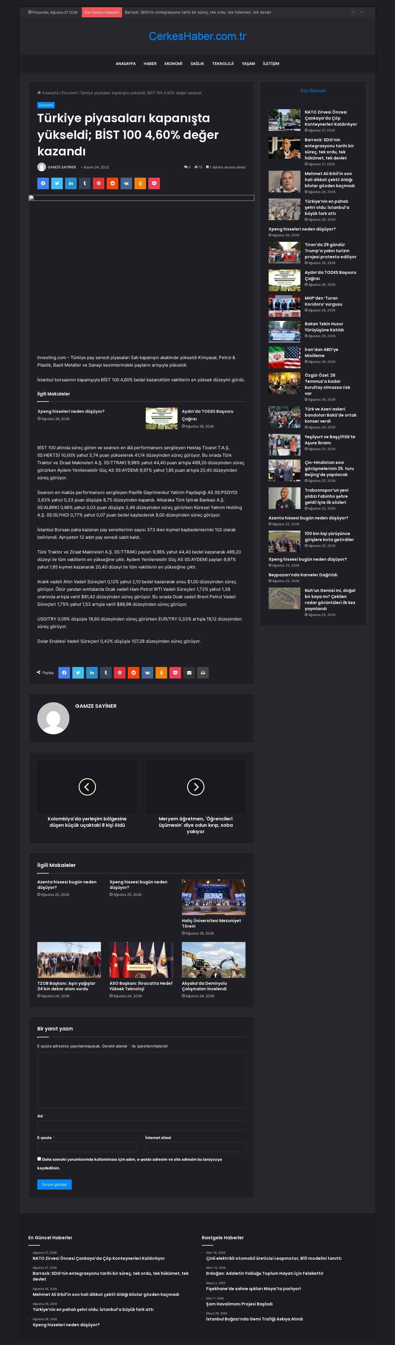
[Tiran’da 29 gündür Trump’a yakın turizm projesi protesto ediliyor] (284, 252)
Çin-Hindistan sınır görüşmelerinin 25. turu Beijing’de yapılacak (329, 469)
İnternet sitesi (158, 1137)
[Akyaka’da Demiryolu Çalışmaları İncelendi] (214, 960)
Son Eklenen (313, 90)
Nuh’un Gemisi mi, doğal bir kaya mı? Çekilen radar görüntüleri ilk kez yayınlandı (330, 600)
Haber (150, 63)
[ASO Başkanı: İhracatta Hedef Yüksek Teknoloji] (141, 960)
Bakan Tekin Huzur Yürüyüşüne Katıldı (324, 327)
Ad (41, 1116)
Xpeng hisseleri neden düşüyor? (71, 411)
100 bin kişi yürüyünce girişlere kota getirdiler (329, 537)
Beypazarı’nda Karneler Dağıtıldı (303, 575)
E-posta (46, 1137)
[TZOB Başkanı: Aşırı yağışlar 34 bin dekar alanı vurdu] (69, 960)
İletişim (271, 63)
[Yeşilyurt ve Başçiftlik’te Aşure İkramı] (284, 445)
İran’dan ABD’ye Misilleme (321, 352)
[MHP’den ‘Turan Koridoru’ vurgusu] (284, 306)
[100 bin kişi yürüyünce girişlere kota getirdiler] (284, 541)
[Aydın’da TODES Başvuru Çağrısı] (162, 418)
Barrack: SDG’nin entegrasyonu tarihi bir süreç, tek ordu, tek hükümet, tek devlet (329, 149)
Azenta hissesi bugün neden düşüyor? (67, 884)
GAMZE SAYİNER (62, 167)
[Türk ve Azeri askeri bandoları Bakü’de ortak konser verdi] (284, 417)
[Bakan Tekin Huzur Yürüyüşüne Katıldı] (284, 332)
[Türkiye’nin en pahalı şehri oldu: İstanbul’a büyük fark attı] (284, 209)
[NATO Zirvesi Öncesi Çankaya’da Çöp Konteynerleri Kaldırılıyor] (284, 120)
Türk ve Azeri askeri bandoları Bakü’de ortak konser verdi (331, 415)
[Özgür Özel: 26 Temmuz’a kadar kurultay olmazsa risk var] (284, 383)
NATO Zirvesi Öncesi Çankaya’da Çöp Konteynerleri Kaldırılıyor (331, 118)
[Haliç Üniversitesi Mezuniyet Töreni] (214, 897)
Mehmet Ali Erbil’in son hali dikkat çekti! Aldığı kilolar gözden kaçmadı (330, 180)
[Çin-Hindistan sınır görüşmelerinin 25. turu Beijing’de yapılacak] (284, 470)
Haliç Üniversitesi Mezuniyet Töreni (211, 923)
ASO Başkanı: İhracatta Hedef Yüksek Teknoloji (141, 986)
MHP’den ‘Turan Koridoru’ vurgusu (323, 301)
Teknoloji (223, 63)
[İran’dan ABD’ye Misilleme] (284, 357)
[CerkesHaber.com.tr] (197, 36)
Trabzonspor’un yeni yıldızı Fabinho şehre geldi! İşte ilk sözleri (326, 496)
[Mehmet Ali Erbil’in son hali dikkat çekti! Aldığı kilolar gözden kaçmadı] (284, 181)
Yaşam (248, 63)
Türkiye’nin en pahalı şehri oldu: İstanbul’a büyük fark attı (327, 207)
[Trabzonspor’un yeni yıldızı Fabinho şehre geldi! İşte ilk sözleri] (284, 498)
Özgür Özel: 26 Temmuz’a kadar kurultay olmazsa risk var (327, 384)
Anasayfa (126, 63)
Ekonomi (173, 63)
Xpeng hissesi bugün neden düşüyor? (138, 884)
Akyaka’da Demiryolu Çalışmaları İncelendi (204, 986)
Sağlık (197, 63)
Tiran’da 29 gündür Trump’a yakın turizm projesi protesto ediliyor (331, 251)
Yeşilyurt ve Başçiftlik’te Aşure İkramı (330, 440)
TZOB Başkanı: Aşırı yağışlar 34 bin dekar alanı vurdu (66, 986)
